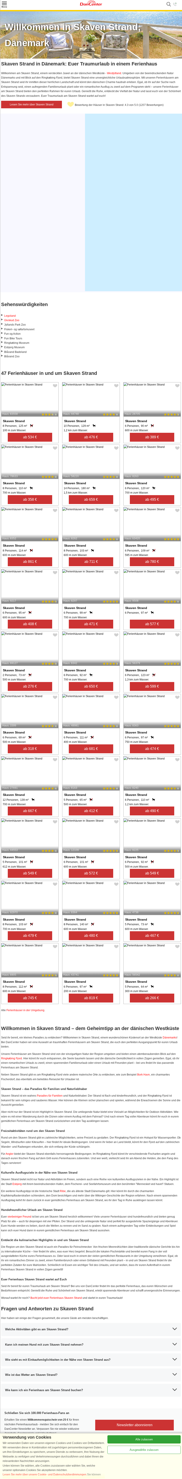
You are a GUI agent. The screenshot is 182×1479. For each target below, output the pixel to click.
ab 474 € (152, 749)
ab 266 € (152, 998)
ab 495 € (152, 499)
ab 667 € (30, 811)
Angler (10, 1153)
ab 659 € (91, 499)
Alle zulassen (144, 1439)
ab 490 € (152, 811)
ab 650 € (91, 686)
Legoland (10, 315)
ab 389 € (152, 437)
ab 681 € (91, 749)
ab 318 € (30, 749)
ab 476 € (91, 437)
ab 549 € (30, 873)
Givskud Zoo (11, 320)
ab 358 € (30, 499)
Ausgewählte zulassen (144, 1449)
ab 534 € (30, 437)
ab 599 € (152, 686)
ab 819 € (91, 998)
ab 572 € (91, 873)
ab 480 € (91, 935)
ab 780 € (152, 562)
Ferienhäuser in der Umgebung (25, 1010)
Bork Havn (143, 1074)
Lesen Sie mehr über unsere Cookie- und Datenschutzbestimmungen (44, 1474)
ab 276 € (30, 686)
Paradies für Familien (50, 1095)
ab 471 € (91, 624)
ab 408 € (30, 624)
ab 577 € (152, 624)
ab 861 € (30, 562)
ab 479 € (30, 935)
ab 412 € (91, 811)
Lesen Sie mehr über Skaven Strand (31, 104)
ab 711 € (91, 562)
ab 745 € (30, 998)
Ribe (63, 1191)
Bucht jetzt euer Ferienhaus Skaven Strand (56, 1297)
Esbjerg (17, 1184)
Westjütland (114, 73)
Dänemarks (170, 1037)
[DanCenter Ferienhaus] (91, 4)
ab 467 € (152, 935)
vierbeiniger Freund (19, 1216)
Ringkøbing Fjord (11, 1058)
